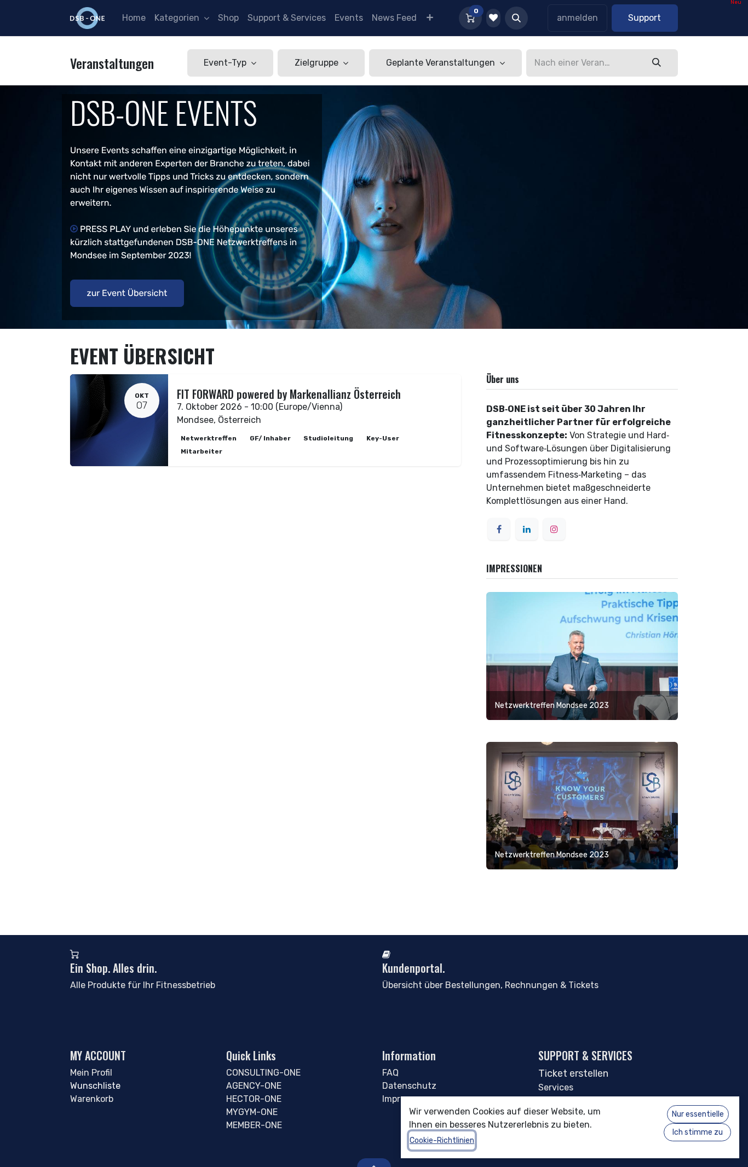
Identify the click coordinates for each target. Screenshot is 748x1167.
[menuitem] (134, 18)
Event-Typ (226, 62)
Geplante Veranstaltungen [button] (441, 62)
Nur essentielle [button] (698, 1114)
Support (644, 18)
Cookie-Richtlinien (442, 1140)
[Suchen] (657, 63)
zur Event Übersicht (127, 293)
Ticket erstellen (573, 1073)
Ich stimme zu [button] (697, 1132)
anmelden (577, 18)
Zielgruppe (318, 62)
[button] (516, 18)
